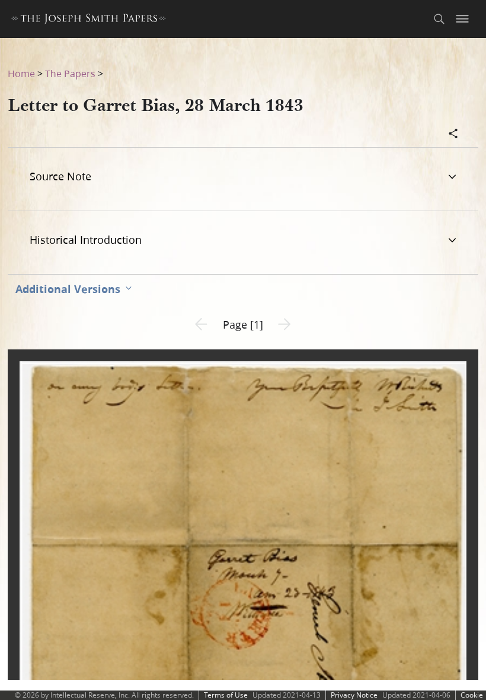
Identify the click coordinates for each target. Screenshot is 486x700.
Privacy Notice (354, 695)
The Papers (70, 73)
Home (21, 73)
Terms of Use (226, 695)
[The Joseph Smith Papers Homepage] (88, 20)
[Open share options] (453, 135)
